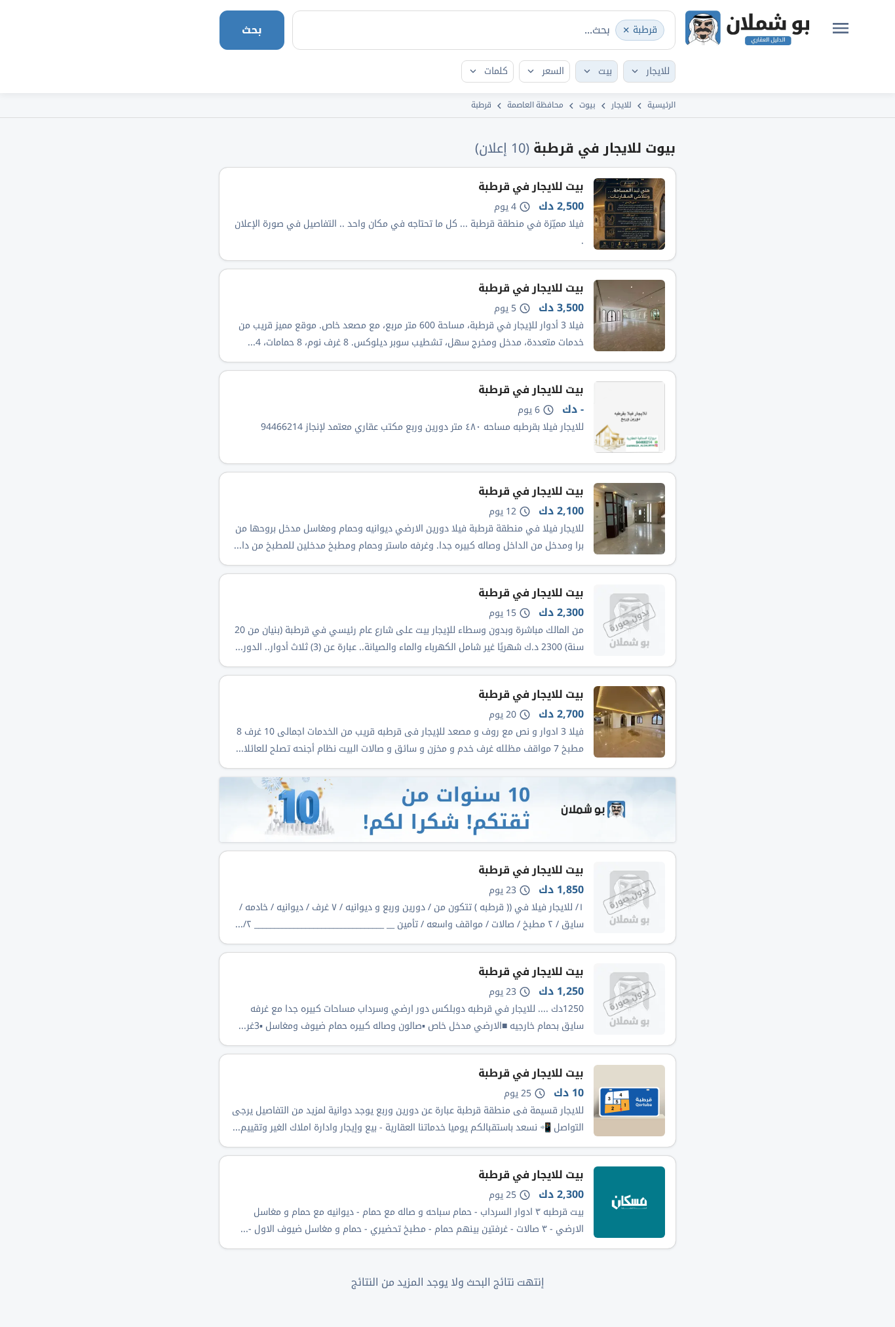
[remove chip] (626, 30)
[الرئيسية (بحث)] (747, 27)
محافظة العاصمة (535, 105)
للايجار (621, 105)
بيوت (587, 105)
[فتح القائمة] (840, 28)
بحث (252, 30)
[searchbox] (552, 29)
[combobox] (484, 30)
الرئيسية (661, 105)
